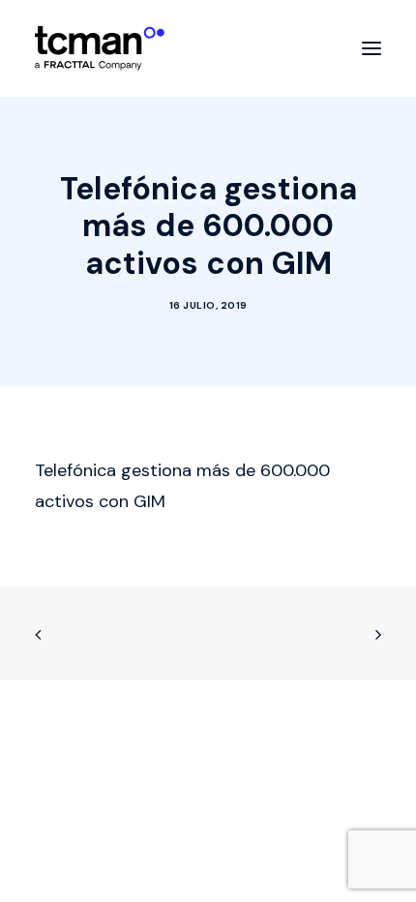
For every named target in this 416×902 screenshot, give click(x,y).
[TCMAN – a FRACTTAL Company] (99, 48)
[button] (371, 48)
